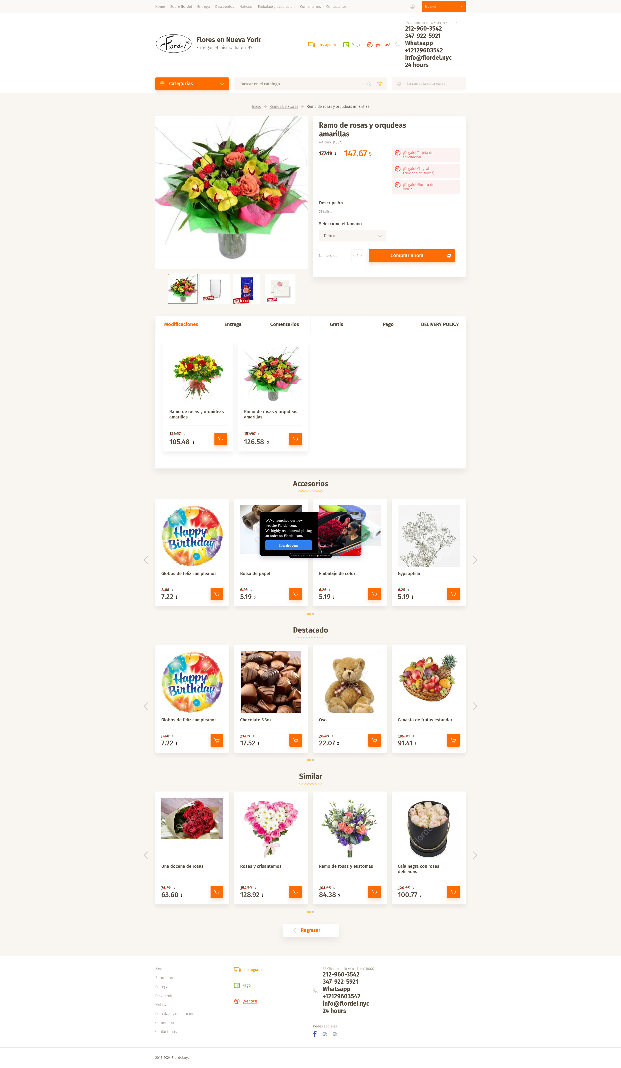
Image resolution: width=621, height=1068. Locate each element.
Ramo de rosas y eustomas (346, 866)
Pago (388, 324)
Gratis (336, 324)
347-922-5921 (423, 36)
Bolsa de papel (255, 573)
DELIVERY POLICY (440, 324)
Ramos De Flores (284, 107)
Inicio (256, 107)
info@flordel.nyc (428, 57)
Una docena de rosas (182, 866)
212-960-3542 (423, 28)
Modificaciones (181, 324)
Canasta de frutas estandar (425, 720)
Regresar (310, 930)
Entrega (233, 324)
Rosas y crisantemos (261, 866)
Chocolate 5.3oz (255, 720)
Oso (323, 720)
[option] (231, 192)
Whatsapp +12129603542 (424, 47)
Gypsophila (409, 573)
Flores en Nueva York (228, 40)
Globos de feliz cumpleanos (189, 573)
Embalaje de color (337, 573)
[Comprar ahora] (220, 439)
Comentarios (284, 324)
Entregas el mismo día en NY (224, 47)
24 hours (417, 65)
